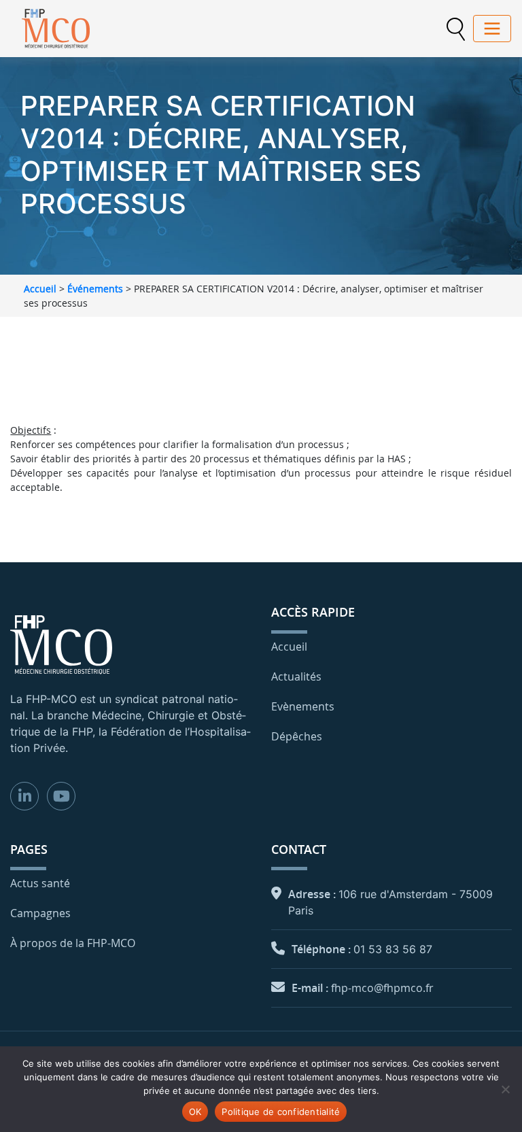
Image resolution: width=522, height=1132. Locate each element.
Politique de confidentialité (281, 1111)
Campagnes (40, 913)
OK (195, 1111)
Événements (95, 288)
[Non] (505, 1089)
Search (455, 29)
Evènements (302, 706)
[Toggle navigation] (492, 28)
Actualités (296, 676)
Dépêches (296, 736)
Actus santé (40, 883)
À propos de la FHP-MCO (72, 943)
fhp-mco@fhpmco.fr (382, 987)
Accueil (40, 288)
